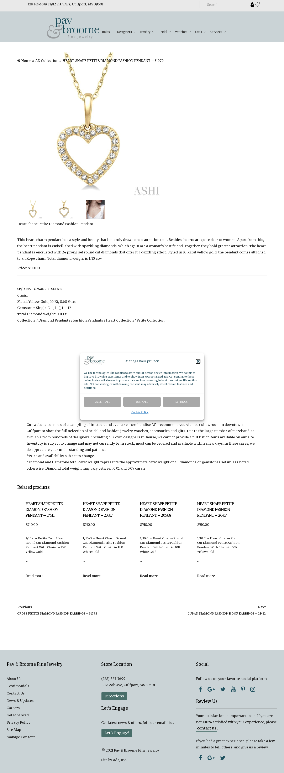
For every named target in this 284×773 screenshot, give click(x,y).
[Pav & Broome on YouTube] (233, 689)
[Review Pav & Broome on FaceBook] (200, 758)
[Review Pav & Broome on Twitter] (222, 758)
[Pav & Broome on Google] (211, 689)
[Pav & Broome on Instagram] (253, 689)
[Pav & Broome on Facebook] (200, 689)
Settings (181, 402)
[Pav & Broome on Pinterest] (243, 689)
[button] (198, 361)
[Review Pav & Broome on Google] (211, 758)
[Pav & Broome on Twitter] (222, 689)
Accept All (102, 402)
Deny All (142, 402)
